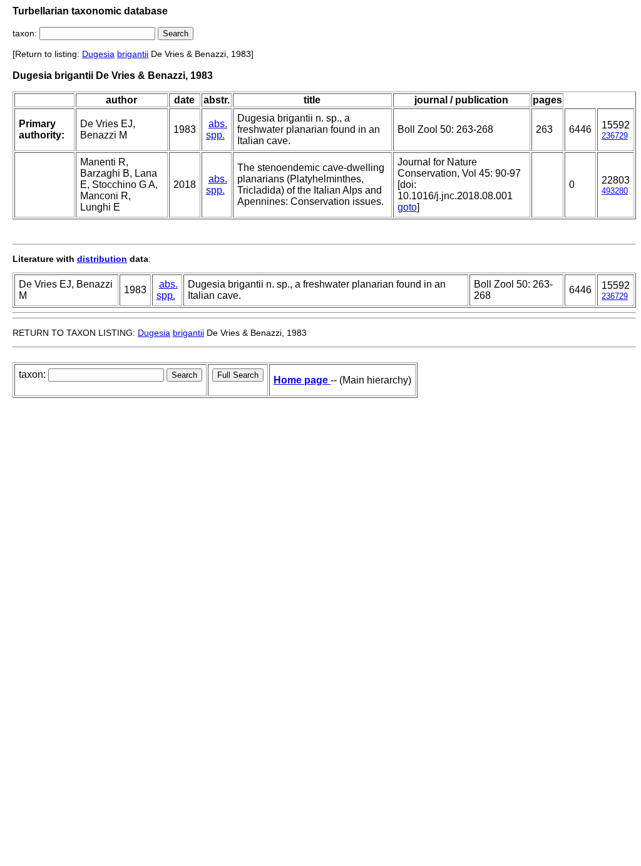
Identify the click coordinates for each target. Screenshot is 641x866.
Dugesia (98, 54)
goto (407, 207)
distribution (102, 259)
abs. (217, 123)
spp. (215, 135)
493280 (615, 191)
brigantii (132, 54)
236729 (615, 135)
